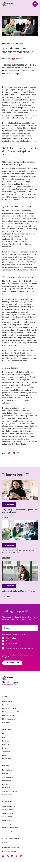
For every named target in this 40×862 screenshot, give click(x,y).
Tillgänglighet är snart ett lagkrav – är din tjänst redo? (19, 511)
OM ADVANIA (5, 765)
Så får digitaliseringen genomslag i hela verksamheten (18, 551)
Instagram (17, 856)
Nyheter (5, 748)
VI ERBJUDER (5, 696)
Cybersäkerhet (7, 705)
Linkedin (12, 856)
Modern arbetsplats (9, 719)
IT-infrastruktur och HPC (10, 712)
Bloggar (5, 734)
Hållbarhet (5, 773)
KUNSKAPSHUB (6, 729)
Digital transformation (9, 708)
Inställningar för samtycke (11, 847)
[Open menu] (35, 4)
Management (6, 781)
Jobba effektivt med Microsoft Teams (18, 591)
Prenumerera (6, 759)
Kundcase (5, 741)
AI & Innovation (7, 701)
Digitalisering (8, 44)
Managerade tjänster (9, 715)
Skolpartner (6, 722)
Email (18, 453)
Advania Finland (7, 813)
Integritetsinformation (9, 851)
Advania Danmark (8, 810)
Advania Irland (7, 817)
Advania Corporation (9, 806)
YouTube (3, 856)
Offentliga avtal (7, 777)
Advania (19, 59)
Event (4, 737)
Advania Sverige (7, 831)
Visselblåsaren (7, 795)
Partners (5, 784)
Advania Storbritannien (10, 827)
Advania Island (7, 820)
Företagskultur (7, 770)
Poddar (4, 755)
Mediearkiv (6, 788)
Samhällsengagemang (9, 791)
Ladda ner (5, 744)
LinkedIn (14, 453)
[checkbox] (20, 641)
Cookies (5, 843)
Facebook (9, 453)
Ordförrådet (6, 752)
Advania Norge (7, 824)
